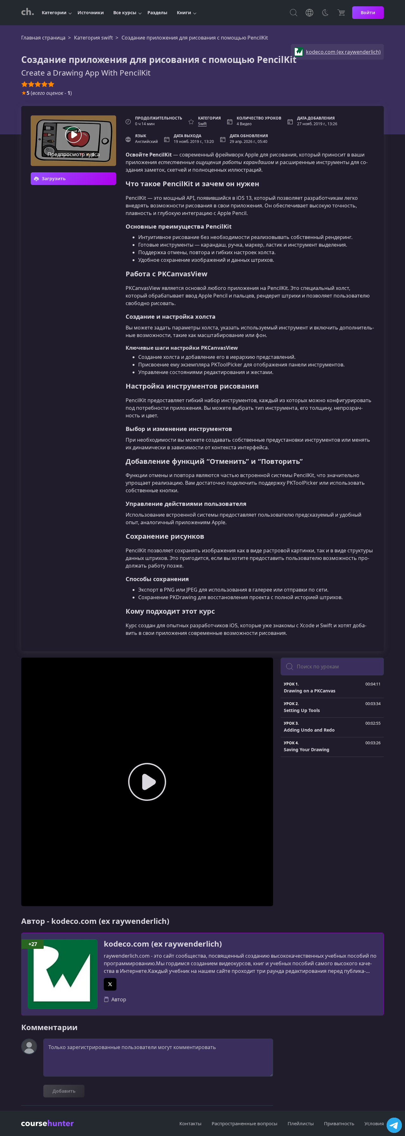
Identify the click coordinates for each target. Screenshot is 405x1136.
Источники (91, 12)
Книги (184, 12)
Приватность (339, 1123)
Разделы (157, 12)
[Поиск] (293, 12)
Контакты (190, 1123)
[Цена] (341, 12)
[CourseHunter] (27, 12)
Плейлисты (301, 1123)
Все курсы (124, 12)
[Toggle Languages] (309, 12)
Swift (202, 123)
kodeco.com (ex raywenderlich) (163, 944)
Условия (374, 1123)
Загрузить (53, 178)
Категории (54, 12)
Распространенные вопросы (244, 1123)
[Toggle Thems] (325, 12)
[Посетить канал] (394, 1125)
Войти (368, 12)
